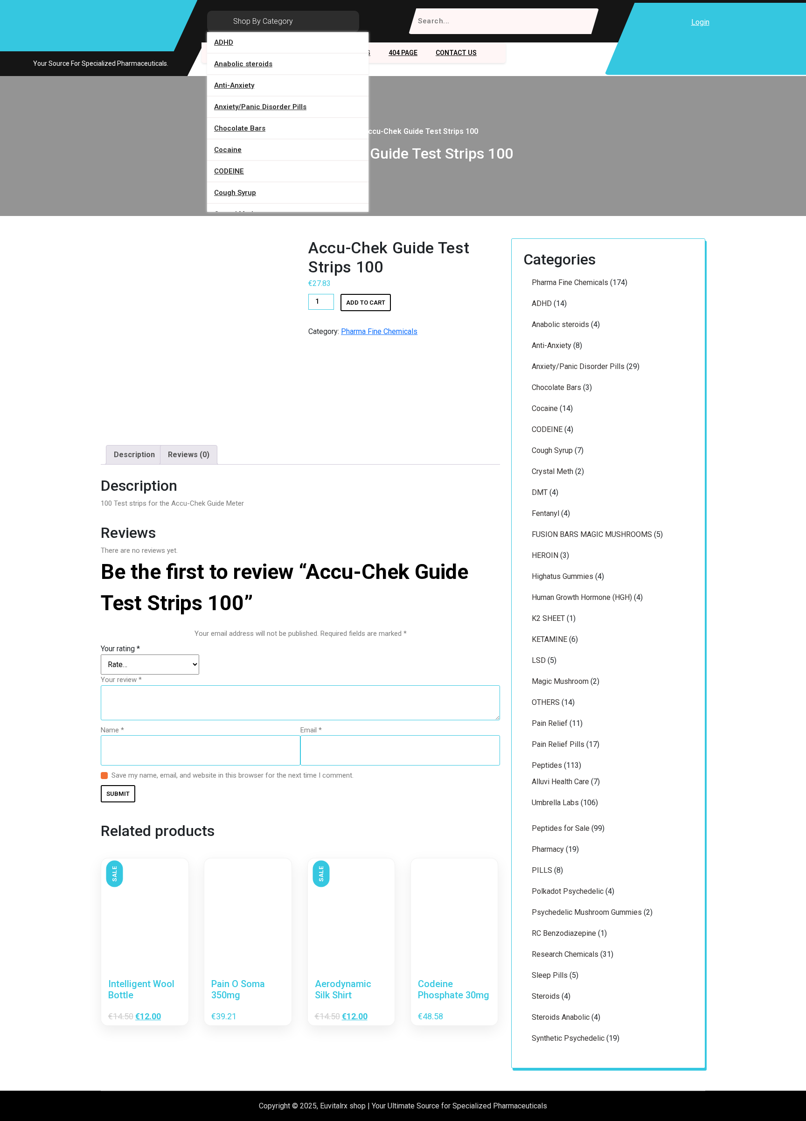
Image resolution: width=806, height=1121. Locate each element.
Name (112, 730)
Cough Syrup (235, 192)
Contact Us (456, 52)
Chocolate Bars (239, 128)
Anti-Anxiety (234, 85)
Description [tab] (134, 454)
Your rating (120, 648)
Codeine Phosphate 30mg (453, 989)
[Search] (585, 21)
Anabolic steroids (243, 64)
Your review (121, 679)
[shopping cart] (725, 22)
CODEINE (229, 171)
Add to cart (365, 302)
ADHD (223, 42)
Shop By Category (263, 21)
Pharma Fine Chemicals (379, 331)
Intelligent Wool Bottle (141, 989)
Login (700, 22)
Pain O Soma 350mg (238, 989)
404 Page (403, 52)
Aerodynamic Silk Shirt (343, 989)
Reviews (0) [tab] (188, 454)
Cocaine (228, 150)
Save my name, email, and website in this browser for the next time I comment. (232, 775)
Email (311, 730)
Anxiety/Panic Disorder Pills (260, 107)
